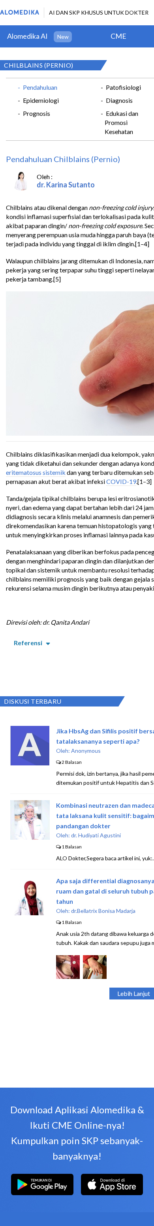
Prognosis (36, 113)
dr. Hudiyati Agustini (96, 835)
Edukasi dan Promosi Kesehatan (121, 122)
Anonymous (86, 750)
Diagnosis (119, 100)
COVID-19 (121, 481)
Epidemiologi (41, 100)
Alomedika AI (27, 36)
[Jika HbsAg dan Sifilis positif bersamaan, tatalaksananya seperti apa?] (29, 763)
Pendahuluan (40, 87)
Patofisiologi (123, 87)
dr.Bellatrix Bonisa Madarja (103, 910)
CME (118, 36)
